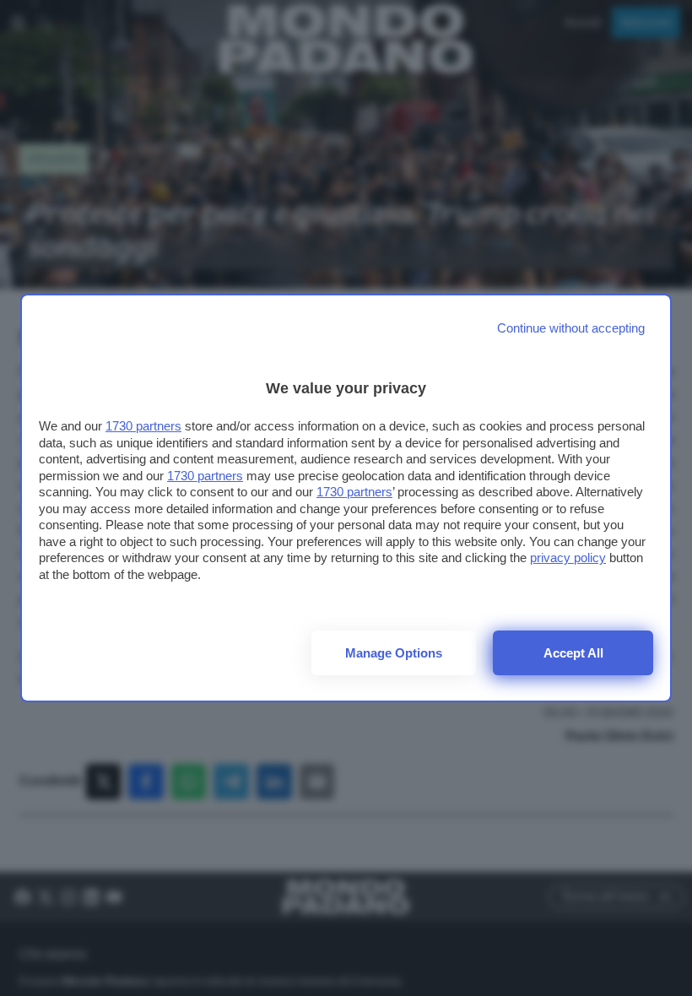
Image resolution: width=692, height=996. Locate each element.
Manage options (393, 653)
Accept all (573, 653)
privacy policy (568, 557)
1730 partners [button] (143, 426)
